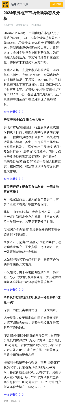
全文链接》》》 (14, 112)
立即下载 (56, 4)
